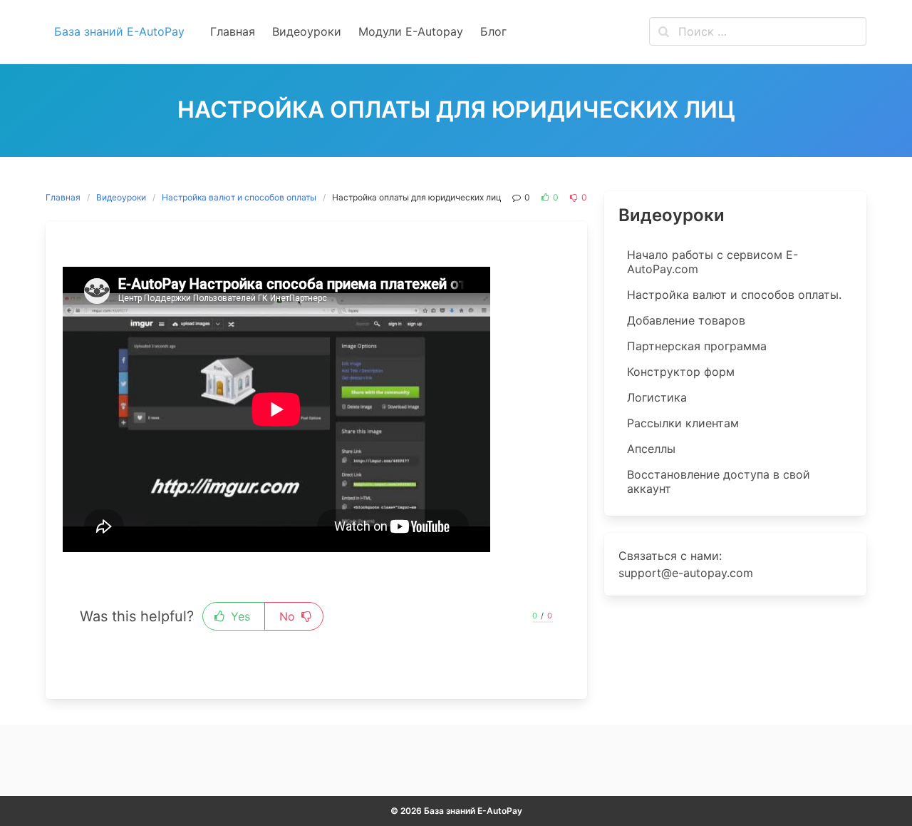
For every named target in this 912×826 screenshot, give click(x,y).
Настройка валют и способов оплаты (239, 197)
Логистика (657, 397)
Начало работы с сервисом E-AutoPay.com (712, 262)
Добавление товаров (686, 320)
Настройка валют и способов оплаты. (734, 294)
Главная (63, 197)
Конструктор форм (681, 371)
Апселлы (651, 449)
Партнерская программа (697, 346)
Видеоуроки (121, 197)
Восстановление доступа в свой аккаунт (718, 481)
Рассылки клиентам (683, 423)
